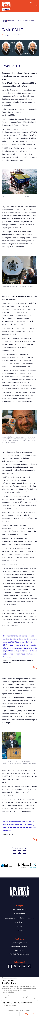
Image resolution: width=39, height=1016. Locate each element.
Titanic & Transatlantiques (20, 954)
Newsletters (19, 922)
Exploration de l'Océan (14, 20)
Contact (20, 931)
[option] (9, 865)
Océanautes (26, 20)
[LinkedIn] (19, 852)
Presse (19, 926)
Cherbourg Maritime (19, 943)
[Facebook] (14, 852)
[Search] (31, 2)
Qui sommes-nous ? (19, 909)
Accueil (5, 20)
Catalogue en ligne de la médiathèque (19, 918)
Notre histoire (19, 914)
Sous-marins (19, 950)
